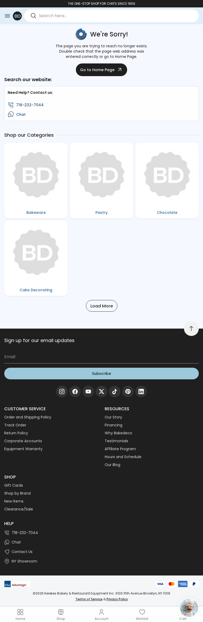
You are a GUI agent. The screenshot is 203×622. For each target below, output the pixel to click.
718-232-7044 (30, 105)
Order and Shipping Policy (27, 417)
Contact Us (22, 551)
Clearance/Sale (18, 509)
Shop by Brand (17, 493)
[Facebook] (75, 391)
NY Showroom (24, 561)
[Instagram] (62, 391)
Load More (101, 306)
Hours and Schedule (123, 456)
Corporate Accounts (23, 441)
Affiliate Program (120, 448)
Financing (113, 425)
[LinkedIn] (141, 391)
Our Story (113, 417)
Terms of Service (89, 599)
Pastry (101, 212)
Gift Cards (13, 485)
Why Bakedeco (118, 433)
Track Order (15, 425)
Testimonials (116, 441)
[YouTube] (88, 391)
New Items (14, 501)
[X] (101, 391)
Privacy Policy (117, 599)
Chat (21, 114)
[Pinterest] (128, 391)
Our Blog (112, 464)
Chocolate (167, 212)
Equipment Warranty (23, 448)
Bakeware (36, 212)
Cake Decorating (36, 290)
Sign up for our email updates (39, 340)
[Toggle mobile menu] (7, 16)
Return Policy (16, 433)
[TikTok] (115, 391)
